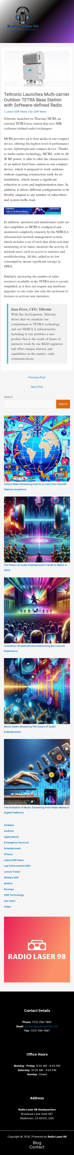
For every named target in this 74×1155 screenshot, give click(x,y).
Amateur (9, 825)
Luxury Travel (12, 871)
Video (7, 906)
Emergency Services (16, 842)
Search (8, 396)
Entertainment (12, 848)
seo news (9, 900)
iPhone (8, 854)
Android (8, 830)
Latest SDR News (16, 111)
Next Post (37, 386)
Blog (37, 1143)
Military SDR (11, 877)
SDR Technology (14, 894)
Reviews (9, 889)
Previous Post (36, 377)
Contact (37, 1147)
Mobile (8, 883)
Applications (11, 836)
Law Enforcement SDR (17, 865)
